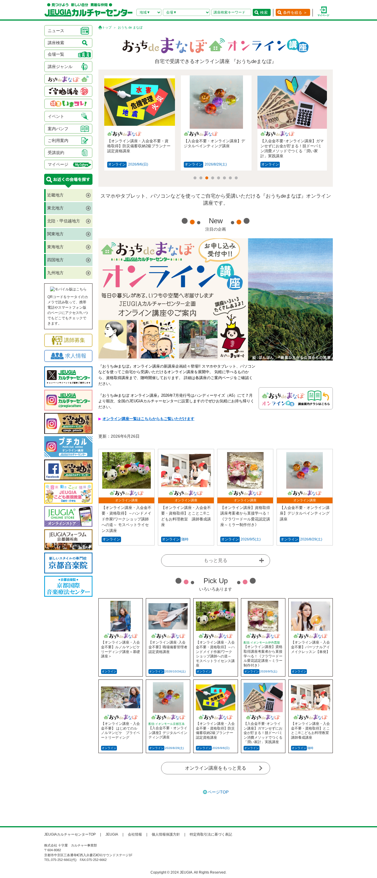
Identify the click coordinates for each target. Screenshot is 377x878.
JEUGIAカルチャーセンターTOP (70, 834)
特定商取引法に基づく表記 (211, 834)
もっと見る (215, 560)
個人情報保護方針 (166, 834)
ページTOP (218, 792)
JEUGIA (111, 834)
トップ (107, 27)
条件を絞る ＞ (295, 12)
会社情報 (135, 834)
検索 (264, 12)
